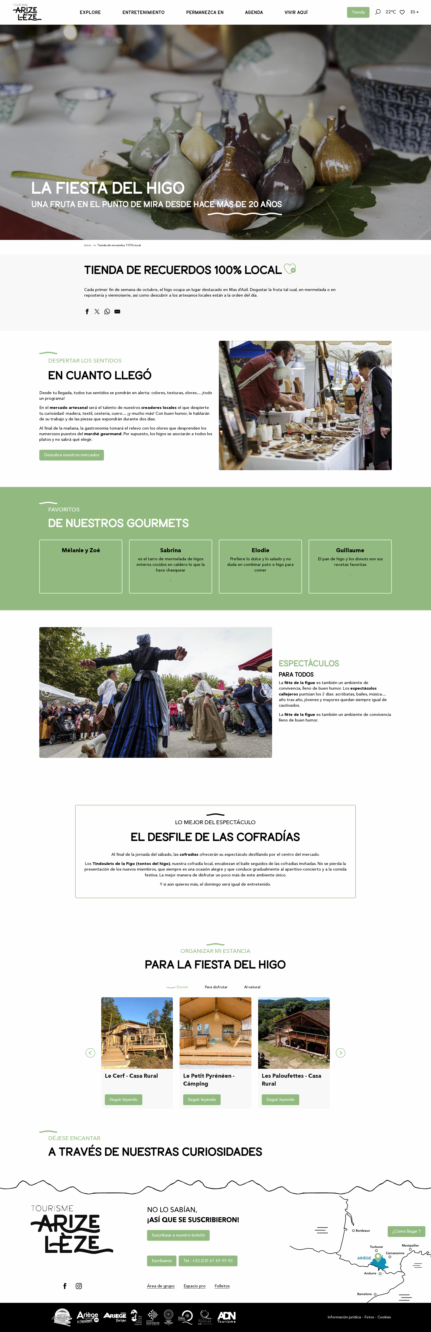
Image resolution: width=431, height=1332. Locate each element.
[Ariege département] (87, 1317)
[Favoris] (402, 12)
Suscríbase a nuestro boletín (178, 1235)
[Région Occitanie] (153, 1317)
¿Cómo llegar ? (406, 1232)
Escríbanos (162, 1261)
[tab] (179, 987)
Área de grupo (161, 1286)
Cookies (384, 1317)
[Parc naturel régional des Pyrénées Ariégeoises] (136, 1317)
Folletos (222, 1286)
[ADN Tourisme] (226, 1317)
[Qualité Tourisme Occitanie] (186, 1317)
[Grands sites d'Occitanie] (169, 1317)
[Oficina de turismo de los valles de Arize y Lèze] (23, 12)
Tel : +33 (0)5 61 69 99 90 (208, 1261)
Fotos (369, 1317)
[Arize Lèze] (62, 1317)
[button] (378, 12)
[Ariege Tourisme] (114, 1317)
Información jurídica (344, 1317)
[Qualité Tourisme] (205, 1317)
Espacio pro (195, 1286)
